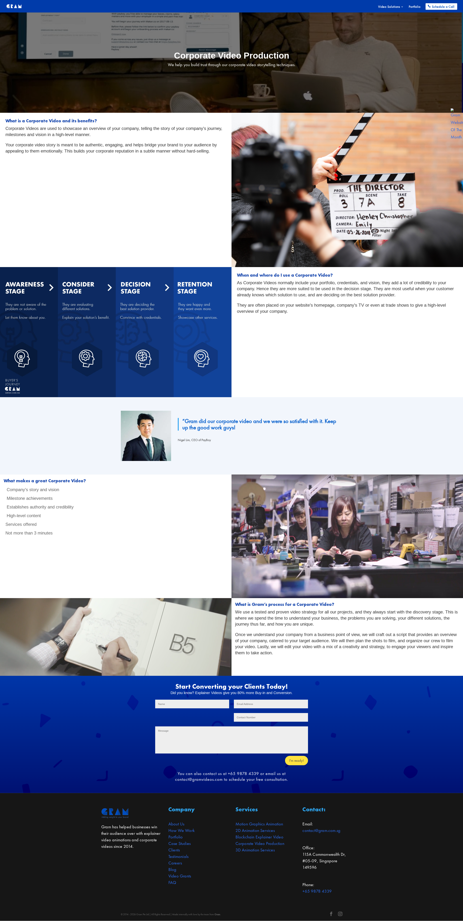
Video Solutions (389, 7)
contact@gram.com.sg (321, 830)
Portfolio (414, 7)
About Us (176, 824)
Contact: (314, 809)
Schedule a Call (443, 7)
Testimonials (178, 856)
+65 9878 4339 (317, 891)
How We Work (181, 830)
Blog (172, 869)
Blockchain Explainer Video (259, 837)
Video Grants (179, 876)
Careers (175, 863)
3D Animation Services (255, 850)
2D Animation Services (255, 830)
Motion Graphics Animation (259, 824)
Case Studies (179, 843)
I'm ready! (296, 760)
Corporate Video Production (259, 843)
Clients (174, 850)
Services (246, 809)
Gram (217, 914)
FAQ (172, 882)
